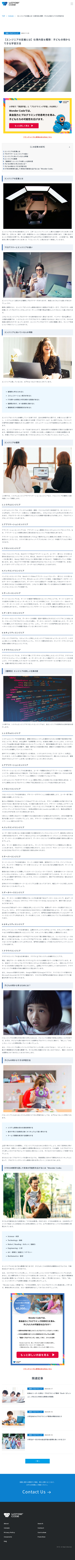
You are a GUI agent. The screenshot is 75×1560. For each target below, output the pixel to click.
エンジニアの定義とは (11, 151)
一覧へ (37, 1461)
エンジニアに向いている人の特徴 (15, 156)
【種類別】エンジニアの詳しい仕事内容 (18, 161)
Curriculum (42, 1532)
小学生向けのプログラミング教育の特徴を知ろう (44, 1416)
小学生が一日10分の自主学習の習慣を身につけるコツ (46, 1439)
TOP (3, 16)
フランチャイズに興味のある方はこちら (37, 137)
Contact (41, 1528)
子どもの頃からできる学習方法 (15, 166)
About (6, 1523)
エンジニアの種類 (10, 159)
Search (40, 1523)
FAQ (5, 1541)
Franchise (42, 1537)
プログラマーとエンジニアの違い (15, 154)
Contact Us (34, 1492)
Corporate (8, 1537)
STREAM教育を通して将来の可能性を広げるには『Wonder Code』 (28, 169)
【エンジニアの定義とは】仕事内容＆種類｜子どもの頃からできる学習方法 (40, 16)
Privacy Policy (9, 1532)
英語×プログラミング (12, 33)
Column (11, 16)
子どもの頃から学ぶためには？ (15, 164)
